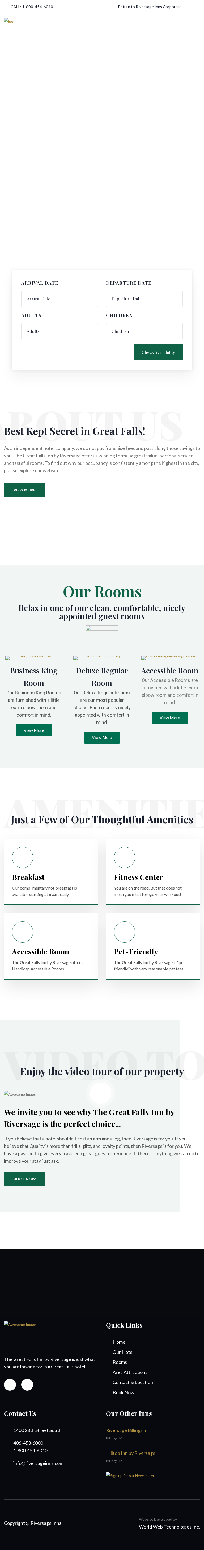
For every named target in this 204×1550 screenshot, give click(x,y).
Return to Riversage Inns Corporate (149, 6)
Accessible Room (169, 670)
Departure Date (128, 283)
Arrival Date (39, 283)
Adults (31, 315)
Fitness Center (138, 877)
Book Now (25, 1179)
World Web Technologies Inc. (169, 1527)
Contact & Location (133, 1382)
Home (119, 1342)
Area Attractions (130, 1372)
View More (24, 490)
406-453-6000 (28, 1443)
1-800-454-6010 (37, 6)
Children (119, 315)
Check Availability (158, 352)
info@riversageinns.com (38, 1463)
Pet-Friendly (136, 951)
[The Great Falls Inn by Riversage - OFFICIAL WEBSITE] (9, 27)
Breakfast (28, 877)
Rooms (120, 1362)
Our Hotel (123, 1352)
